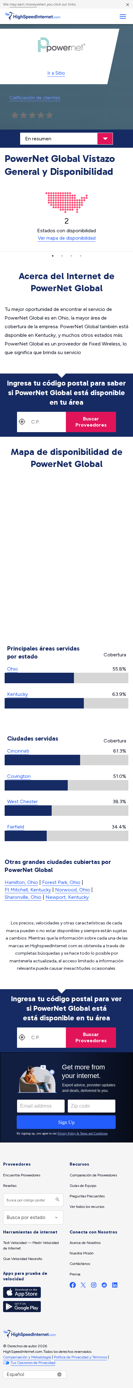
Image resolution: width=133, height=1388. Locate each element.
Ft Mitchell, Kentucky (28, 890)
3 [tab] (71, 256)
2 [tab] (62, 256)
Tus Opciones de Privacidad (33, 1363)
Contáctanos (80, 1264)
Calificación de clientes (34, 98)
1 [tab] (52, 256)
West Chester (22, 801)
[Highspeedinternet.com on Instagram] (94, 1286)
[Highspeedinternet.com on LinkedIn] (115, 1286)
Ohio (12, 669)
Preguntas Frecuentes (87, 1196)
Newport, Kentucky (67, 897)
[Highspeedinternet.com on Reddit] (104, 1286)
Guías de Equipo (83, 1186)
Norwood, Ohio (72, 890)
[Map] (66, 558)
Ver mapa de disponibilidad (67, 238)
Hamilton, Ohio (21, 882)
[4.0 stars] (40, 115)
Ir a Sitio (56, 73)
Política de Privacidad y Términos (80, 1357)
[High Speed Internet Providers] (32, 16)
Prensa (75, 1274)
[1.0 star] (15, 115)
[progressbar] (66, 678)
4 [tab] (80, 256)
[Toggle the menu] (122, 16)
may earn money (23, 4)
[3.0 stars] (32, 115)
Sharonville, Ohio (23, 897)
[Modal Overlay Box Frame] (66, 1097)
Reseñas (9, 1186)
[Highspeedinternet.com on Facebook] (73, 1286)
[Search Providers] (56, 1200)
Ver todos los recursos (87, 1206)
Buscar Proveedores (91, 422)
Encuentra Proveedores (21, 1175)
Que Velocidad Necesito (22, 1259)
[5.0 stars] (49, 115)
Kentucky (17, 694)
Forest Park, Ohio (61, 882)
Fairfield (15, 827)
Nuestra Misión (82, 1253)
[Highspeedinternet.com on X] (83, 1286)
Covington (19, 776)
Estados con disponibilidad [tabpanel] (66, 228)
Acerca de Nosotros (85, 1243)
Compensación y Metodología (27, 1357)
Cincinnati (18, 751)
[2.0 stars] (23, 115)
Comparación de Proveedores (93, 1175)
